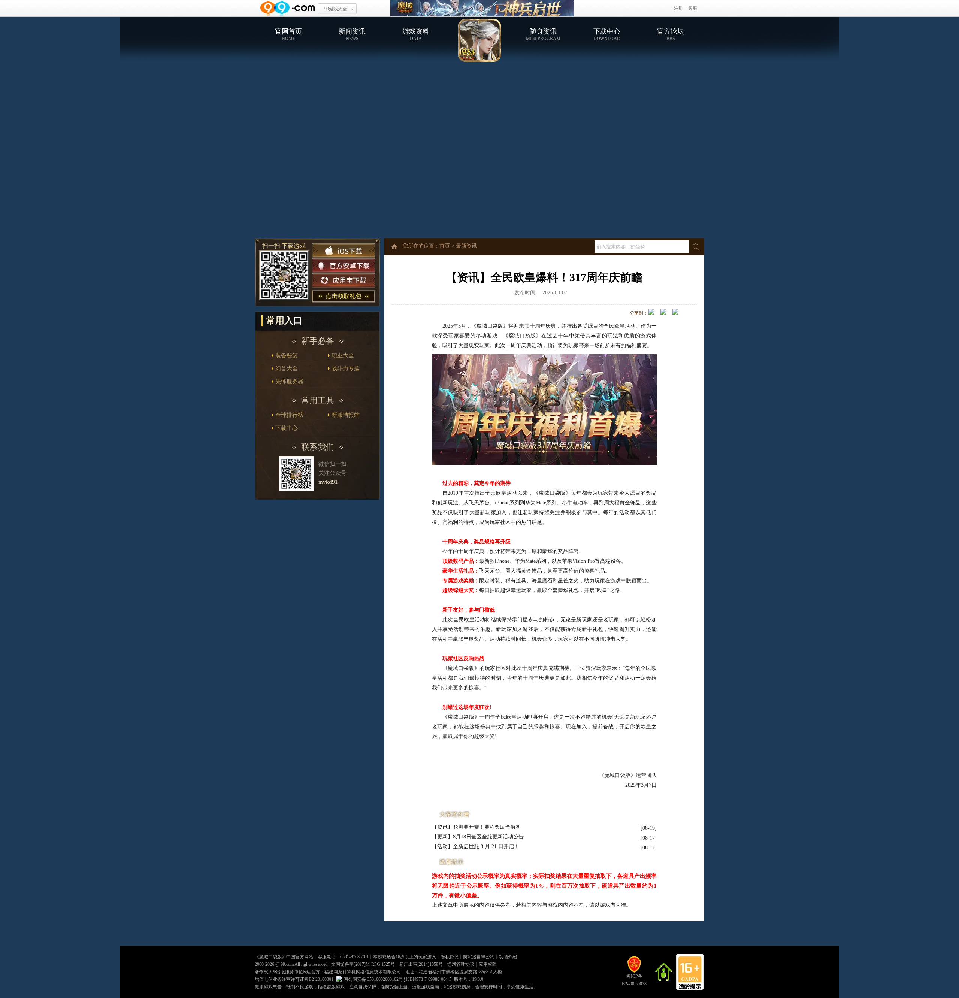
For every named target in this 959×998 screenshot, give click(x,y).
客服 (692, 8)
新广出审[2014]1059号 (421, 964)
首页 (444, 246)
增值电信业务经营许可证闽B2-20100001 (294, 979)
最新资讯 (466, 246)
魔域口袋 (482, 8)
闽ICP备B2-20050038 (634, 980)
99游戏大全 (335, 9)
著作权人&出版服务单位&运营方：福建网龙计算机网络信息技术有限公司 (328, 971)
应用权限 (488, 964)
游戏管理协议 (460, 964)
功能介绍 (508, 956)
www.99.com (287, 8)
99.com (287, 964)
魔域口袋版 (270, 956)
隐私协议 (450, 956)
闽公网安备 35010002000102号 (373, 979)
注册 (678, 8)
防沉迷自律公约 (478, 956)
